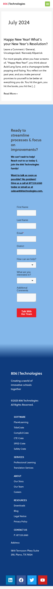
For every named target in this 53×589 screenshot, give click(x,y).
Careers (17, 492)
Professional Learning (25, 462)
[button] (47, 3)
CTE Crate (19, 438)
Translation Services (23, 467)
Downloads (19, 505)
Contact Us (20, 529)
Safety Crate (20, 448)
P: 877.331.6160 (21, 535)
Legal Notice (20, 516)
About (17, 476)
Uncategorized (12, 53)
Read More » (11, 93)
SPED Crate (19, 443)
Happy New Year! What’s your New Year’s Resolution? (26, 41)
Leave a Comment (14, 49)
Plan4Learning (21, 422)
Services (19, 457)
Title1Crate (19, 427)
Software (19, 416)
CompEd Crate (21, 432)
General (30, 49)
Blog (16, 510)
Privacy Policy (20, 521)
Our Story (19, 481)
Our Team (19, 486)
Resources (20, 500)
